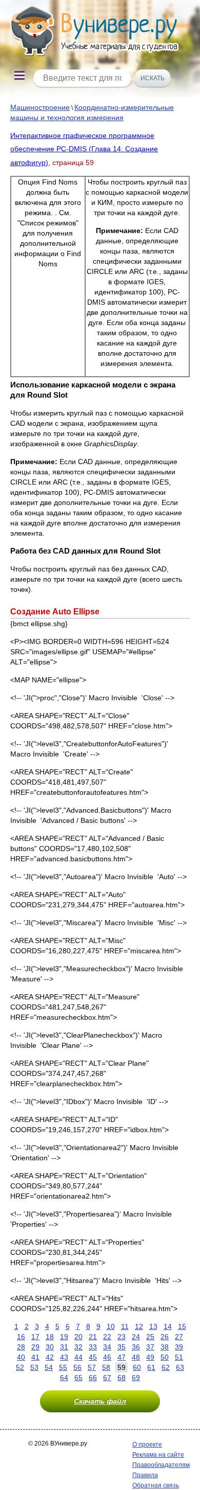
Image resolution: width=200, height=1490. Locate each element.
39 (179, 1347)
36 (136, 1347)
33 (93, 1347)
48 (136, 1357)
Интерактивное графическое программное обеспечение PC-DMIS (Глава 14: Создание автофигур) (84, 149)
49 (150, 1357)
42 (50, 1357)
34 (107, 1347)
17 (35, 1337)
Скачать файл (100, 1401)
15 (182, 1326)
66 (93, 1377)
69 (136, 1377)
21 (93, 1337)
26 (165, 1337)
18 (50, 1337)
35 (121, 1347)
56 (77, 1367)
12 (139, 1326)
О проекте (147, 1444)
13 (153, 1326)
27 (179, 1337)
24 (136, 1337)
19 (64, 1337)
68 (121, 1377)
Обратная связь (155, 1485)
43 (64, 1357)
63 (180, 1367)
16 (21, 1337)
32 (78, 1347)
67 (107, 1377)
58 (106, 1367)
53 (34, 1367)
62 (166, 1367)
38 (165, 1347)
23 (121, 1337)
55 (63, 1367)
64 (64, 1377)
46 (107, 1357)
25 (150, 1337)
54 (49, 1367)
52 (20, 1367)
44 (78, 1357)
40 (21, 1357)
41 (35, 1357)
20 (78, 1337)
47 (121, 1357)
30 (50, 1347)
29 (35, 1347)
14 (168, 1326)
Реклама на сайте (158, 1454)
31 (64, 1347)
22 (107, 1337)
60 (137, 1367)
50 (165, 1357)
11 (125, 1326)
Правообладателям (161, 1465)
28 (21, 1347)
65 (78, 1377)
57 (92, 1367)
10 (111, 1326)
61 (151, 1367)
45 (93, 1357)
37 (150, 1347)
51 (179, 1357)
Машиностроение (40, 107)
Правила (145, 1475)
